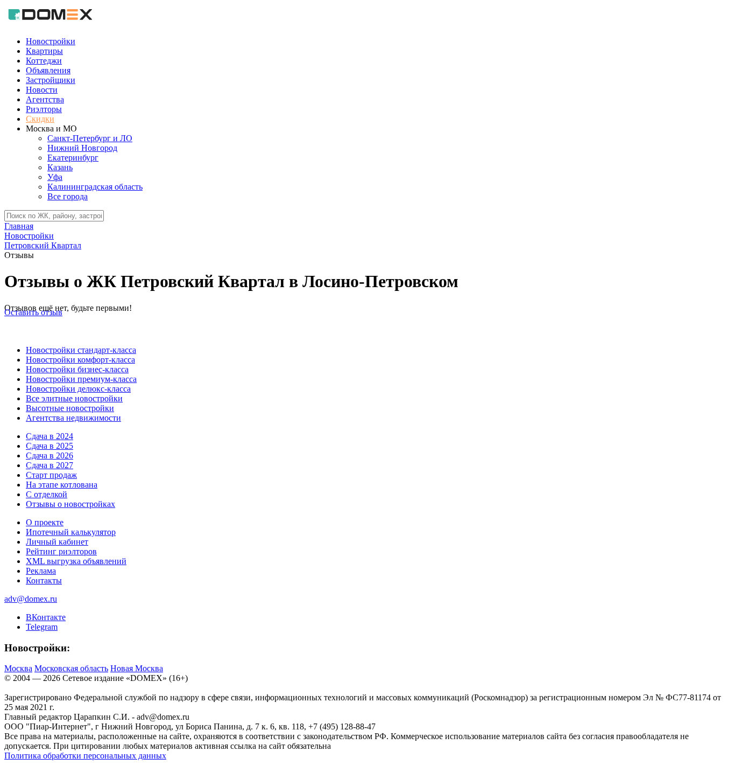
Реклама (41, 570)
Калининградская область (95, 186)
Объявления (48, 70)
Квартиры (44, 50)
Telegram (42, 626)
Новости (42, 89)
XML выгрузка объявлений (76, 561)
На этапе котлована (61, 484)
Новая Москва (136, 668)
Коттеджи (44, 60)
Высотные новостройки (70, 408)
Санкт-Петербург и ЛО (89, 138)
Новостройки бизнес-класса (77, 369)
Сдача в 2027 (49, 465)
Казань (60, 167)
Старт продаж (51, 474)
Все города (67, 196)
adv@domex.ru (30, 598)
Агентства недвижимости (73, 417)
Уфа (54, 177)
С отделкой (46, 494)
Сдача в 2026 (49, 455)
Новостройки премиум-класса (81, 379)
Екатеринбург (72, 157)
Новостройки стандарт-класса (81, 349)
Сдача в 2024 (49, 436)
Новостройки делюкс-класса (78, 388)
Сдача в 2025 (49, 445)
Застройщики (50, 80)
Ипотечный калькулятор (71, 532)
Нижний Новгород (82, 147)
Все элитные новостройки (74, 398)
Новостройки (50, 41)
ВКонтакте (46, 617)
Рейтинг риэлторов (61, 551)
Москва (18, 668)
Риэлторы (44, 109)
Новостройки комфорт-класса (80, 359)
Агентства (45, 99)
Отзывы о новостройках (70, 504)
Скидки (40, 118)
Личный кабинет (57, 541)
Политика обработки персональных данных (85, 755)
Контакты (44, 580)
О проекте (44, 522)
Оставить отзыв (33, 312)
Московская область (71, 668)
